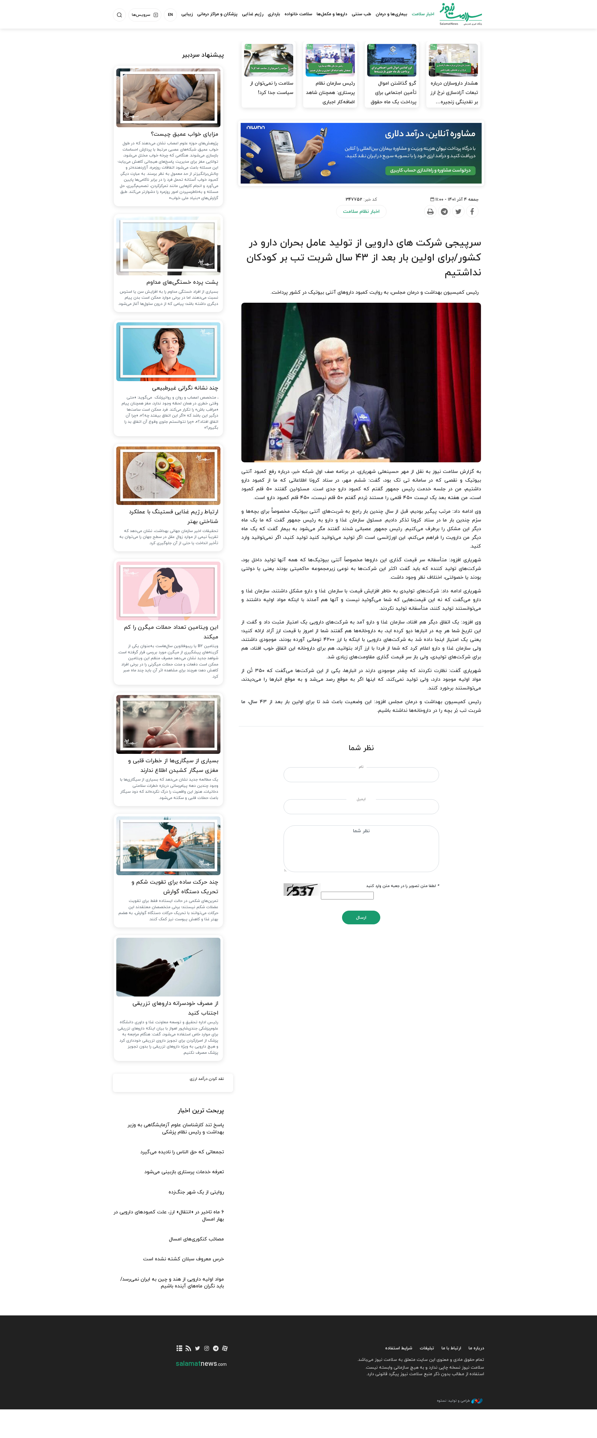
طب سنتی (361, 14)
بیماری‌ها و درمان (391, 14)
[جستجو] (119, 14)
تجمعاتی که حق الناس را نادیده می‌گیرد (182, 1152)
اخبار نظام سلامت (361, 211)
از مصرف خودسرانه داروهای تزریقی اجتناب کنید (175, 1008)
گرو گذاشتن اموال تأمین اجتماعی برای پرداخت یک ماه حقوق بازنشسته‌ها (393, 97)
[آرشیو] (179, 1349)
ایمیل (361, 799)
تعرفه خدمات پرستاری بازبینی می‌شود (184, 1172)
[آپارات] (225, 1349)
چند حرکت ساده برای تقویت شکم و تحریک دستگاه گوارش (175, 887)
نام (361, 767)
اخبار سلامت (423, 14)
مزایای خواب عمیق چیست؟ (184, 134)
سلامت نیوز (455, 14)
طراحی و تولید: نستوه (453, 1400)
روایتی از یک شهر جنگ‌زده (196, 1192)
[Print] (430, 211)
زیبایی (187, 14)
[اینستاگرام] (207, 1349)
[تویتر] (197, 1349)
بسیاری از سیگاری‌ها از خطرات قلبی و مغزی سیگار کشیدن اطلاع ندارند (173, 765)
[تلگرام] (216, 1349)
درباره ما (476, 1348)
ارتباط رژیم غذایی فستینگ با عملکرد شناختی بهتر (173, 516)
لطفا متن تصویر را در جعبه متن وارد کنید (402, 886)
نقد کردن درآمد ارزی (207, 1079)
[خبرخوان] (188, 1349)
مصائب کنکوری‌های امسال (196, 1239)
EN (170, 15)
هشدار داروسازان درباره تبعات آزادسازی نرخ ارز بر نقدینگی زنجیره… (454, 92)
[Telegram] (444, 211)
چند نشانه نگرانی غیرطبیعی (185, 388)
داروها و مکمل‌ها (332, 14)
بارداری (274, 14)
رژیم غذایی (252, 14)
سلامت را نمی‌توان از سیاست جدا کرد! (271, 88)
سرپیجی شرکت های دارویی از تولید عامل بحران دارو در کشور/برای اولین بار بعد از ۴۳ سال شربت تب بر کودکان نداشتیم (364, 258)
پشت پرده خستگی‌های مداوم (182, 282)
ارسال (361, 918)
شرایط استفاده (398, 1348)
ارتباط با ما (451, 1348)
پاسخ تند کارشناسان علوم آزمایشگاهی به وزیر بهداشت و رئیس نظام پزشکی (175, 1128)
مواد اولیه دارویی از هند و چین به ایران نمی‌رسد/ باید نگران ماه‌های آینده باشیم (172, 1283)
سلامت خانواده (298, 14)
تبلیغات (427, 1348)
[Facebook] (472, 211)
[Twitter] (458, 211)
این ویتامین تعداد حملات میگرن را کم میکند (171, 632)
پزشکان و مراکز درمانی (217, 14)
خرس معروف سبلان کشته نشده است (183, 1259)
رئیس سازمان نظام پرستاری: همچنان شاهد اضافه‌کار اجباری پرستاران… (330, 97)
